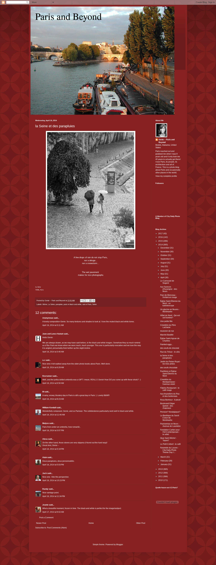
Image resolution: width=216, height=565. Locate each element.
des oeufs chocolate (168, 368)
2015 (160, 241)
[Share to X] (87, 300)
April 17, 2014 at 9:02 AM (53, 512)
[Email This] (81, 300)
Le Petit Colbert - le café (170, 444)
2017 (160, 233)
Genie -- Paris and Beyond (167, 141)
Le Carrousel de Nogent (167, 282)
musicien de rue (167, 331)
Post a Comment (46, 517)
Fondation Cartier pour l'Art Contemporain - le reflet (170, 432)
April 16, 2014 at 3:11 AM (53, 325)
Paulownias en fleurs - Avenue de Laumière (170, 425)
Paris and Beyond (68, 16)
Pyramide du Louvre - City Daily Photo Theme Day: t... (169, 450)
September (165, 259)
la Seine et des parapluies (55, 126)
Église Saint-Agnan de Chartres (169, 339)
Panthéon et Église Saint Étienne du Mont (168, 373)
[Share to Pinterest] (93, 300)
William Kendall (49, 407)
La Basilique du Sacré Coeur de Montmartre (169, 417)
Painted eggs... (166, 344)
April (162, 277)
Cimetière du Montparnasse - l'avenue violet (168, 381)
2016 (160, 237)
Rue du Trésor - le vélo (170, 352)
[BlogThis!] (84, 300)
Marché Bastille (166, 335)
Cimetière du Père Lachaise (168, 326)
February (164, 461)
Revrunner (47, 376)
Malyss (45, 423)
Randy (45, 489)
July (162, 266)
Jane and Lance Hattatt (52, 334)
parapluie (59, 304)
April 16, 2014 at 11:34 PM (53, 496)
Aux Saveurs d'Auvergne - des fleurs (168, 289)
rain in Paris (86, 304)
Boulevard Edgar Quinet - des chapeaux (167, 405)
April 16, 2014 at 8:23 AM (53, 399)
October (164, 255)
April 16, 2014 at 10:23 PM (53, 480)
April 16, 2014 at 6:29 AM (53, 367)
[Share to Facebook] (90, 300)
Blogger (119, 544)
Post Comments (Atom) (57, 528)
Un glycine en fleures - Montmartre (169, 310)
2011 (160, 476)
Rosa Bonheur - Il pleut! (170, 400)
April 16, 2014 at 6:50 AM (53, 383)
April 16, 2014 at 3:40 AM (53, 352)
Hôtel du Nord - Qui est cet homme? (170, 316)
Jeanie (45, 505)
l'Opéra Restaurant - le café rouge (169, 389)
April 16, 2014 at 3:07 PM (53, 430)
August (163, 263)
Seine (94, 304)
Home (91, 523)
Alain (44, 457)
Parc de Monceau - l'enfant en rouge (168, 296)
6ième (45, 304)
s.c (43, 360)
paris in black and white (72, 304)
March (163, 457)
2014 (160, 245)
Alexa (45, 439)
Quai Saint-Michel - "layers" (168, 439)
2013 (160, 469)
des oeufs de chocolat (169, 348)
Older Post (140, 523)
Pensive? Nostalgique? (170, 412)
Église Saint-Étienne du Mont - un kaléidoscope (170, 303)
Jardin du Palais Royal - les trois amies (170, 362)
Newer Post (41, 523)
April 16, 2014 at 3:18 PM (53, 449)
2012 (160, 473)
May (162, 274)
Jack (44, 473)
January (164, 464)
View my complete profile (166, 176)
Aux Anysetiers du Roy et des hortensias (169, 395)
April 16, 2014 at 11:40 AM (53, 415)
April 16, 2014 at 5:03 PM (53, 465)
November (165, 252)
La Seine (51, 304)
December (165, 248)
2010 (160, 480)
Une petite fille (166, 321)
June (162, 270)
